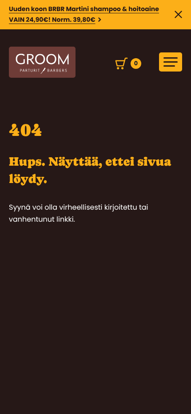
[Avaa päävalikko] (170, 62)
